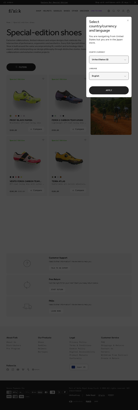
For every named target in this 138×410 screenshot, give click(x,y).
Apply (109, 90)
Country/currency (97, 52)
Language (93, 68)
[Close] (127, 21)
